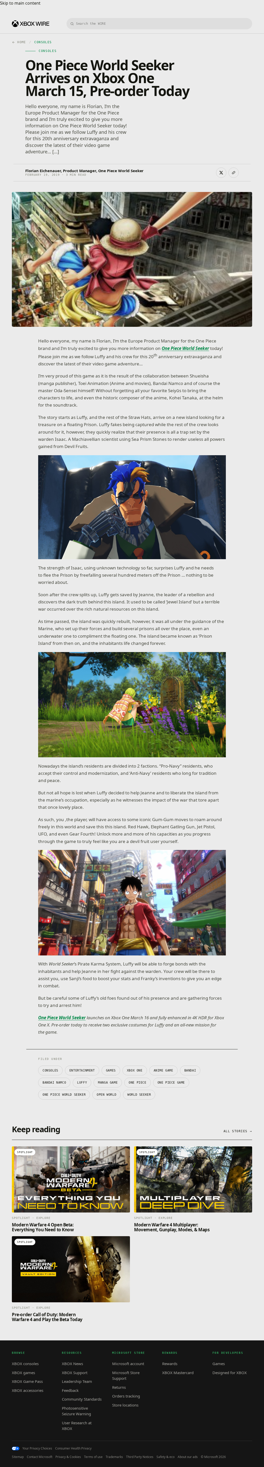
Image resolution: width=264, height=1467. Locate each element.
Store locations (125, 1405)
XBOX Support (74, 1372)
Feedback (70, 1390)
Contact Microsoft (39, 1457)
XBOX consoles (25, 1363)
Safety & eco (165, 1457)
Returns (119, 1387)
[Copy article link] (233, 173)
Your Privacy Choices (37, 1448)
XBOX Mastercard (178, 1372)
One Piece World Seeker (64, 1094)
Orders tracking (126, 1396)
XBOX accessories (27, 1390)
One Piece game (171, 1082)
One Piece (137, 1082)
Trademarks (114, 1457)
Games (111, 1070)
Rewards (169, 1363)
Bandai (190, 1070)
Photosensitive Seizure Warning (76, 1411)
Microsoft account (128, 1363)
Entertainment (82, 1070)
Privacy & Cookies (68, 1457)
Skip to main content (20, 3)
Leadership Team (77, 1381)
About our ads (188, 1457)
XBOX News (72, 1363)
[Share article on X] (221, 173)
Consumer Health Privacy (73, 1448)
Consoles (50, 1070)
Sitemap (18, 1457)
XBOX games (23, 1372)
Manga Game (108, 1082)
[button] (132, 507)
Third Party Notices (139, 1457)
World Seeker (139, 1094)
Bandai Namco (54, 1082)
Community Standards (82, 1399)
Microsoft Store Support (125, 1375)
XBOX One (135, 1070)
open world (106, 1094)
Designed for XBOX (229, 1372)
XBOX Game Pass (27, 1381)
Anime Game (163, 1070)
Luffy (82, 1082)
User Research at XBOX (77, 1425)
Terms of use (93, 1457)
